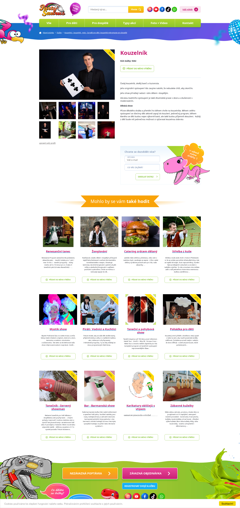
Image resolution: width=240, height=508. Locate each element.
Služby (59, 33)
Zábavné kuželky (181, 405)
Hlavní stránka (48, 33)
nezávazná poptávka (86, 473)
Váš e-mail (131, 157)
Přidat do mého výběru (139, 68)
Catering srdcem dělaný (140, 251)
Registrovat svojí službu (139, 486)
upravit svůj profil (47, 143)
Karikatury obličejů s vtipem (141, 407)
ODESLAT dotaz (145, 176)
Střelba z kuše (182, 251)
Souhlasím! (227, 503)
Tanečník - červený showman (58, 407)
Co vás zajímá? (135, 167)
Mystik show (58, 329)
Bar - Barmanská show (99, 405)
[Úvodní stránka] (52, 9)
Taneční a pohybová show (140, 330)
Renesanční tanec (58, 251)
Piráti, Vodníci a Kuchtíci (99, 329)
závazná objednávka (146, 473)
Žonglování (99, 251)
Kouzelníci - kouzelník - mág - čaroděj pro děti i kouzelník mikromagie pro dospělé (95, 33)
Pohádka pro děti (182, 329)
